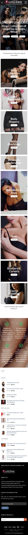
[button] (2, 2)
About (6, 529)
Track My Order (14, 530)
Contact (11, 529)
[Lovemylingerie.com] (14, 2)
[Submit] (25, 519)
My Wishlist (20, 529)
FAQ (15, 529)
